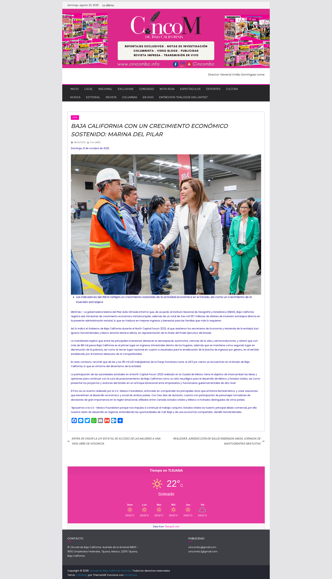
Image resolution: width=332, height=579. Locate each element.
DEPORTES (213, 89)
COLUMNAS (129, 97)
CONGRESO (146, 89)
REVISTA (111, 97)
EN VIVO (148, 97)
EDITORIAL (93, 97)
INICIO (74, 89)
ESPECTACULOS (190, 89)
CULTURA (232, 89)
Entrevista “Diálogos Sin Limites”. (183, 97)
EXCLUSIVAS (125, 89)
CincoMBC (95, 142)
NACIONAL (105, 89)
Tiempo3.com (172, 526)
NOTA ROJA (167, 89)
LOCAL (88, 89)
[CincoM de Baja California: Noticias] (166, 11)
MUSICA (75, 97)
